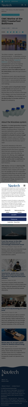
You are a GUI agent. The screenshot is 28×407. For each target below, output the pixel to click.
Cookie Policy (10, 222)
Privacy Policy (17, 222)
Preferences (14, 219)
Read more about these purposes (20, 211)
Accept (14, 215)
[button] (24, 185)
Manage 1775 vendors (7, 211)
